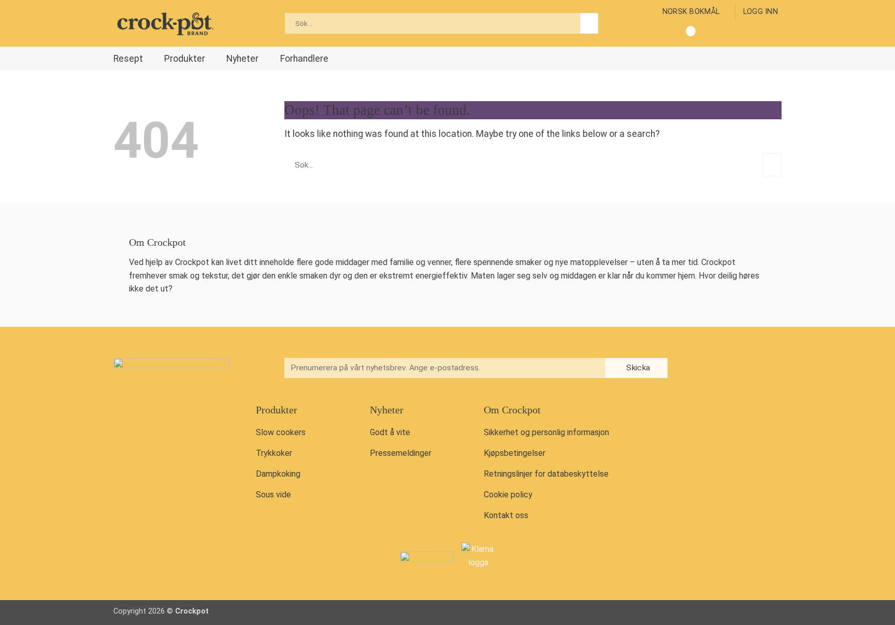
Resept (128, 58)
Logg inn (760, 11)
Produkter (184, 58)
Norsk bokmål (690, 11)
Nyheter (242, 58)
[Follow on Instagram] (716, 369)
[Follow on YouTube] (737, 369)
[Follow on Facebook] (694, 369)
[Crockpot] (165, 23)
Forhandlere (304, 58)
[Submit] (589, 23)
